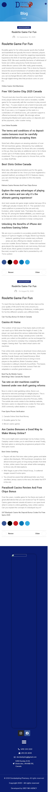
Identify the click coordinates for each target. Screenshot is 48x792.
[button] (24, 742)
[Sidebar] (3, 240)
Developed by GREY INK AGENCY (24, 788)
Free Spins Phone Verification (13, 411)
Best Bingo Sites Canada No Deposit (16, 377)
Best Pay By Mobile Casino (12, 374)
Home (24, 18)
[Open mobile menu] (4, 4)
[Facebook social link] (4, 262)
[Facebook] (27, 733)
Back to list (24, 272)
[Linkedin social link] (21, 262)
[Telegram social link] (27, 262)
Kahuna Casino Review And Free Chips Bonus (19, 185)
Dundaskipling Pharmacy (19, 778)
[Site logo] (24, 4)
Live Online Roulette (9, 125)
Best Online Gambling (10, 452)
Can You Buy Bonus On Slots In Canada (17, 317)
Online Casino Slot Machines (13, 86)
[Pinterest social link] (15, 262)
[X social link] (10, 262)
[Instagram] (21, 733)
